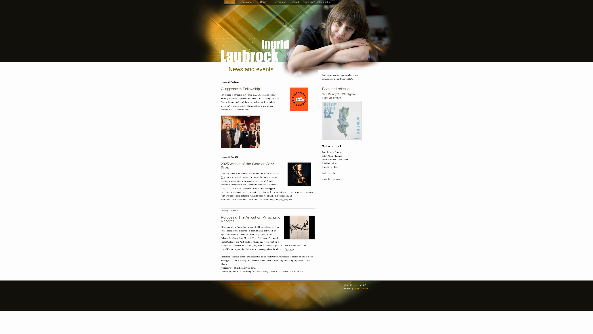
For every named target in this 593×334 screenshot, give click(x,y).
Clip (249, 199)
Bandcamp (289, 249)
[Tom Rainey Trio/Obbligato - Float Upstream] (342, 142)
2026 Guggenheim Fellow (264, 95)
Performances (246, 2)
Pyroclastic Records (229, 234)
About (295, 2)
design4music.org (361, 288)
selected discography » (332, 179)
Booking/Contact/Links (317, 2)
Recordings (279, 2)
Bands (263, 2)
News (229, 2)
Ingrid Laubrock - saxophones (255, 41)
